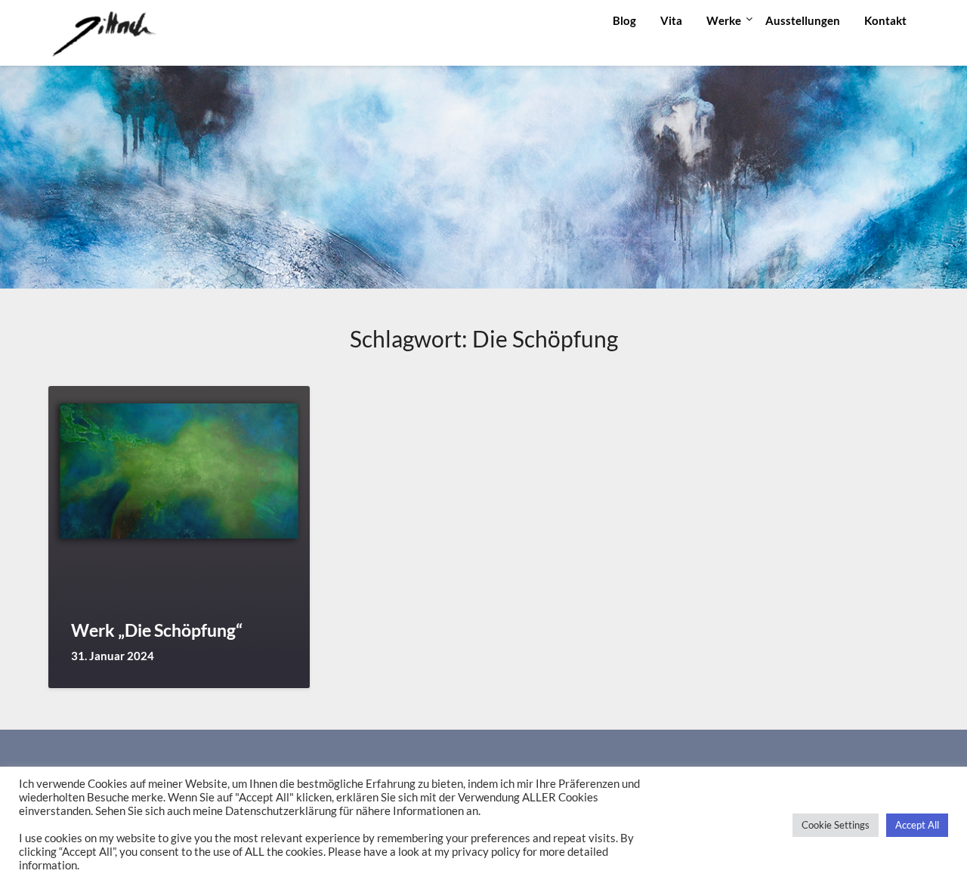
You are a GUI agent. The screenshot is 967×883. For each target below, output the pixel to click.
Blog (624, 20)
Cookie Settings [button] (836, 825)
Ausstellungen (802, 20)
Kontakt (885, 20)
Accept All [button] (917, 825)
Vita (671, 20)
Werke (723, 20)
